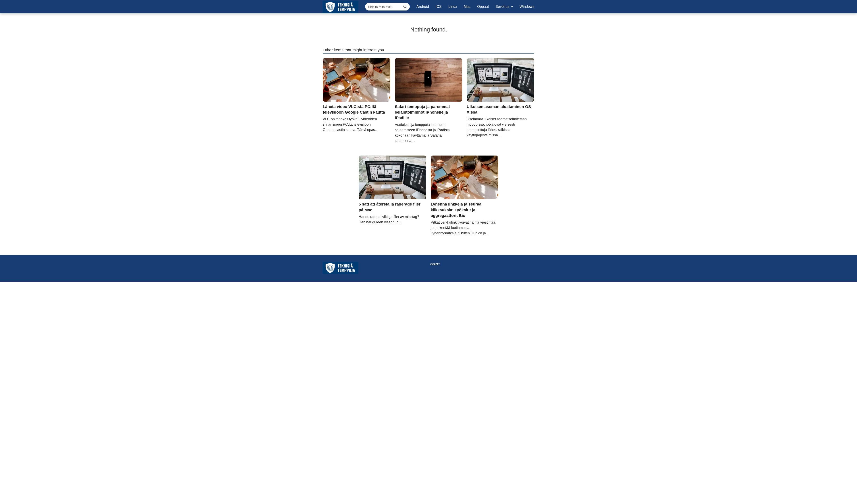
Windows (527, 6)
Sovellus (502, 6)
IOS (439, 6)
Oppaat (483, 6)
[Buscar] (405, 6)
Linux (452, 6)
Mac (467, 6)
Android (422, 6)
